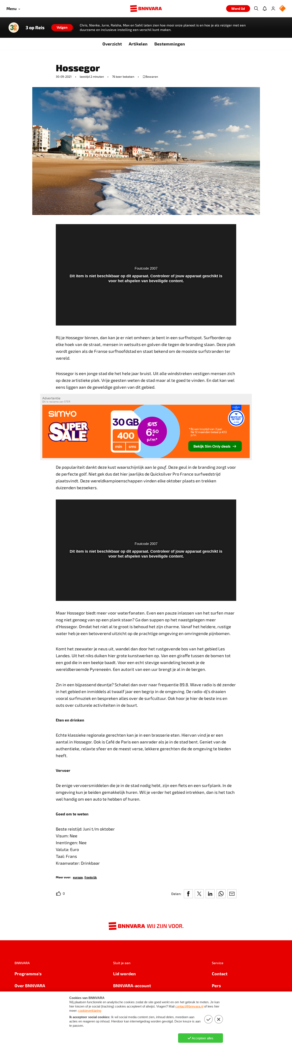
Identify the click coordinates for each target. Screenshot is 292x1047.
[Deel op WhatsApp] (221, 893)
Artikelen (138, 43)
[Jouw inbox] (264, 8)
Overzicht (112, 43)
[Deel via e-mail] (232, 893)
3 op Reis (35, 27)
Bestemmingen (169, 43)
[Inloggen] (273, 8)
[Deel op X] (199, 893)
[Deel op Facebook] (188, 893)
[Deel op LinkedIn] (210, 893)
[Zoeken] (256, 8)
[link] (78, 877)
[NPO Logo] (282, 8)
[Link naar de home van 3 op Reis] (14, 27)
